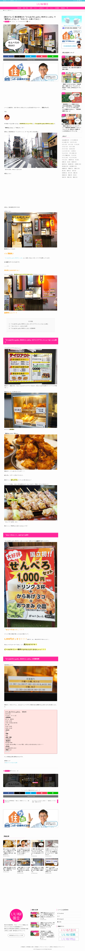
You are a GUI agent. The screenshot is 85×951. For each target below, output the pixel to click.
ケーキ (76, 144)
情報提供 (23, 946)
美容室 (64, 175)
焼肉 (69, 170)
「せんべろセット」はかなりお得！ (19, 326)
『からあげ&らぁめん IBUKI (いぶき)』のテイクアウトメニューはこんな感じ (29, 324)
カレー (70, 144)
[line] (79, 0)
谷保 (64, 177)
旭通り (76, 168)
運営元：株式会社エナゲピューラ (56, 946)
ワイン (64, 159)
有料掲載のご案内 (30, 946)
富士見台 (65, 166)
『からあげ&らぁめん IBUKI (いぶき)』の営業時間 (23, 328)
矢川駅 (64, 172)
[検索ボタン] (67, 8)
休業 (64, 161)
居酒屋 (64, 168)
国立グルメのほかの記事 (11, 762)
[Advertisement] (30, 93)
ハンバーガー (65, 150)
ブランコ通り (72, 153)
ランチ (73, 155)
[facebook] (74, 0)
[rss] (81, 0)
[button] (8, 56)
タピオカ (72, 148)
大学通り (78, 164)
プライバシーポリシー (44, 946)
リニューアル (72, 157)
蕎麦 (70, 175)
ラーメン (13, 21)
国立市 (64, 164)
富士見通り (73, 166)
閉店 (69, 177)
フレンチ (65, 153)
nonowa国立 (65, 140)
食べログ (7, 751)
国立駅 (70, 164)
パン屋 (73, 150)
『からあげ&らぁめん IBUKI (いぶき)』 (13, 258)
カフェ (64, 144)
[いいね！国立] (42, 4)
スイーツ (72, 146)
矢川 (74, 170)
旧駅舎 (70, 168)
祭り (70, 172)
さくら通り (65, 142)
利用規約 (37, 946)
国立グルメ (7, 21)
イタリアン (73, 142)
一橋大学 (71, 159)
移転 (75, 172)
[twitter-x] (76, 0)
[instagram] (77, 0)
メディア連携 (66, 155)
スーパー (65, 148)
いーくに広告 (74, 140)
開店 (75, 177)
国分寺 (74, 161)
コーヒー (65, 146)
